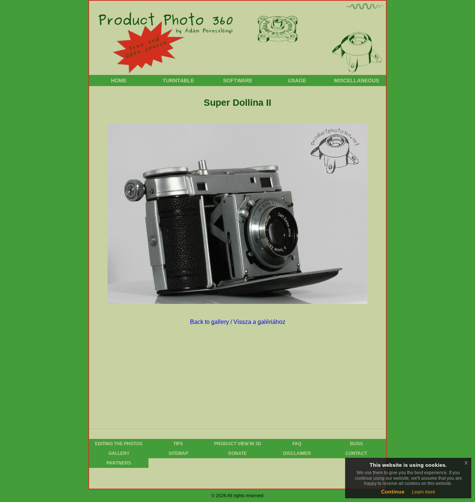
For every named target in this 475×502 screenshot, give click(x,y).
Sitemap (178, 453)
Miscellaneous (356, 80)
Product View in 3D (237, 443)
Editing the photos (118, 443)
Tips (178, 443)
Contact (356, 453)
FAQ (296, 443)
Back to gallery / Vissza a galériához (237, 322)
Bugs (356, 443)
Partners (119, 463)
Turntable (178, 80)
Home (119, 80)
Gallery (119, 453)
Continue (392, 492)
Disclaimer (297, 453)
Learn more (423, 492)
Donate (237, 453)
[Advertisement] (235, 378)
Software (237, 80)
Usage (297, 80)
